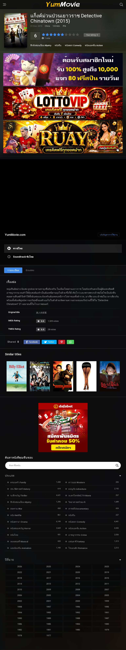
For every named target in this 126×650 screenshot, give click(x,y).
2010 (19, 589)
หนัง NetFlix (15, 515)
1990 (19, 618)
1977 (48, 635)
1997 (48, 607)
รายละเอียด (13, 270)
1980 (77, 629)
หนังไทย (14, 535)
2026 (19, 566)
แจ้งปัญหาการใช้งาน (109, 235)
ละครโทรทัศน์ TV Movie (79, 495)
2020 (77, 572)
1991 (106, 612)
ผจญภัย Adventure (77, 489)
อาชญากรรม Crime (77, 535)
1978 (19, 635)
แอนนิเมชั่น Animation (20, 548)
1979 (106, 629)
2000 (77, 601)
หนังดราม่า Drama (18, 522)
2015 (106, 578)
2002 (19, 601)
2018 (19, 578)
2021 (48, 572)
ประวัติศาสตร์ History (20, 489)
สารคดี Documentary (78, 508)
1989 (48, 618)
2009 (48, 589)
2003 (106, 595)
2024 (77, 566)
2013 (48, 584)
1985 (48, 624)
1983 (106, 624)
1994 (19, 612)
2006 (19, 595)
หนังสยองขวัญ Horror (20, 528)
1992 (77, 612)
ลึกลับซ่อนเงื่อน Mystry (40, 45)
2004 (77, 595)
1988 (77, 618)
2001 (48, 601)
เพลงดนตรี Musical (19, 541)
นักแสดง (30, 270)
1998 (19, 607)
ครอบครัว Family (18, 482)
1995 (106, 607)
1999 (106, 601)
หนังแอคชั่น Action (94, 45)
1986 (19, 624)
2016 (77, 578)
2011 (106, 584)
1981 (48, 629)
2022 (19, 572)
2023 (106, 566)
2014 (19, 584)
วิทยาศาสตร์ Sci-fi (76, 502)
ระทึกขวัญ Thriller (18, 495)
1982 (19, 629)
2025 (48, 566)
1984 (77, 624)
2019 (106, 572)
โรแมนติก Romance (77, 548)
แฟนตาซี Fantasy (76, 541)
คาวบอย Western (76, 482)
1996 (77, 607)
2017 (48, 578)
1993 (48, 612)
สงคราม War (16, 508)
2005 (48, 595)
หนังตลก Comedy (73, 45)
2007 (106, 589)
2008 (77, 589)
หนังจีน (58, 45)
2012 (77, 584)
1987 (106, 618)
